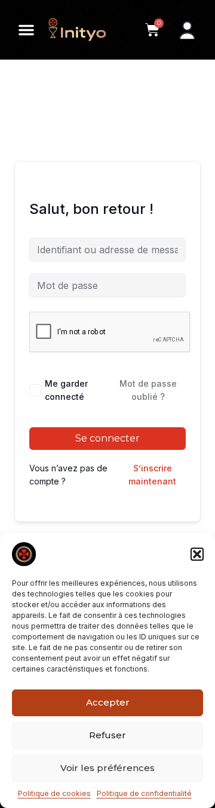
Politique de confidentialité (144, 793)
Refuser (107, 735)
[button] (197, 554)
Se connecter (107, 438)
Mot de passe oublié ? (148, 390)
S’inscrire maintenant (152, 474)
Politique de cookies (54, 793)
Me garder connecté (66, 390)
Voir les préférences (107, 767)
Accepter (108, 702)
